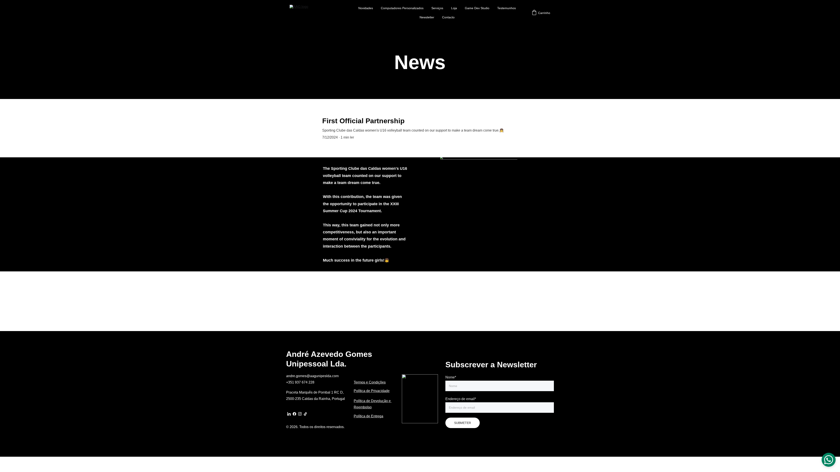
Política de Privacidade (372, 391)
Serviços (437, 8)
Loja (454, 8)
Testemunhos (506, 8)
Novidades (365, 8)
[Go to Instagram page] (300, 414)
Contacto (448, 17)
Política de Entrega (368, 416)
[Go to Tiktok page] (305, 414)
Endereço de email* (460, 399)
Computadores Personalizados (402, 8)
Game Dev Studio (477, 8)
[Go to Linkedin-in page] (289, 414)
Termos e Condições (370, 382)
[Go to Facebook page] (294, 414)
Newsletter (427, 17)
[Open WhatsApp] (829, 460)
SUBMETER (462, 423)
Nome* (450, 377)
